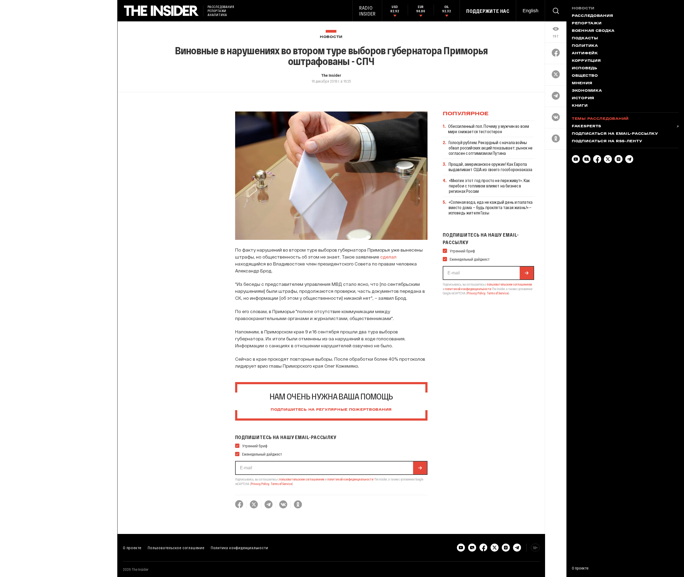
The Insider (331, 75)
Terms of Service (281, 484)
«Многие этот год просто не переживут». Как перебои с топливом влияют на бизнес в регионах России (489, 186)
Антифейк (585, 53)
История (583, 98)
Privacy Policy (260, 484)
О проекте (132, 547)
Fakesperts (586, 126)
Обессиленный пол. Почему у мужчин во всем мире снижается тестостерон (488, 129)
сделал (388, 256)
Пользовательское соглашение (176, 547)
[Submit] (420, 467)
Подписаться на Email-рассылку (615, 134)
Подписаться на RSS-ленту (607, 141)
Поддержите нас (488, 11)
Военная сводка (593, 31)
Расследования (592, 16)
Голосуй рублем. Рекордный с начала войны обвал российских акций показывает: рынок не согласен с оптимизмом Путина (491, 148)
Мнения (582, 83)
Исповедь (584, 68)
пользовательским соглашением (301, 479)
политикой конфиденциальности (350, 479)
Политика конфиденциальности (239, 547)
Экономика (587, 91)
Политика (585, 46)
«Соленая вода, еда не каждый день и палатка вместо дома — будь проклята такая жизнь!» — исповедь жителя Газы (491, 207)
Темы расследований (600, 119)
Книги (580, 105)
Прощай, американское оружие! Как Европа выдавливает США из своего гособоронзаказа (491, 166)
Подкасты (585, 38)
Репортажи (586, 23)
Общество (585, 76)
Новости (331, 37)
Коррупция (586, 61)
